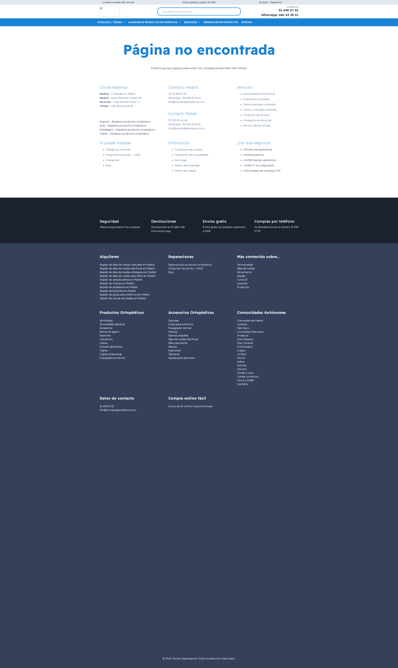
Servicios (190, 22)
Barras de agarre (109, 331)
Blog (108, 165)
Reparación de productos (221, 22)
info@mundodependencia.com (186, 101)
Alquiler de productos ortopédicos (152, 22)
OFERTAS (246, 22)
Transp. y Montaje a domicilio (260, 109)
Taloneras (174, 354)
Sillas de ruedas (246, 268)
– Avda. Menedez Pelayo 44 (120, 97)
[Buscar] (237, 11)
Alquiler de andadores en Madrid (118, 287)
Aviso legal (181, 160)
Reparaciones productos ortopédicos (190, 264)
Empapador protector (112, 357)
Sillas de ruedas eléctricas (183, 339)
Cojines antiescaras (111, 354)
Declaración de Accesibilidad (191, 154)
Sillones (172, 346)
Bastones (105, 335)
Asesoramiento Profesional (259, 93)
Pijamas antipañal (178, 335)
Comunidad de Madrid (250, 320)
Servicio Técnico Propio (257, 125)
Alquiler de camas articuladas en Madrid (123, 298)
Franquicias (112, 160)
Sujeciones (174, 350)
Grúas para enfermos (180, 324)
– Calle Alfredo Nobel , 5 (120, 101)
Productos (243, 287)
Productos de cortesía (256, 115)
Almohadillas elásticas (112, 324)
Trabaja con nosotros (118, 149)
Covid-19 (242, 279)
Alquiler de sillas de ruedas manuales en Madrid (127, 264)
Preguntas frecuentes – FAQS (123, 154)
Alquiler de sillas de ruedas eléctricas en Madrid (127, 268)
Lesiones (242, 283)
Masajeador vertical (179, 328)
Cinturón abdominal (111, 346)
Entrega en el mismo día (257, 120)
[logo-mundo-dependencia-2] (110, 12)
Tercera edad (245, 264)
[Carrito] (296, 22)
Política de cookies (185, 170)
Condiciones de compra (188, 149)
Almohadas (106, 320)
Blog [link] (171, 272)
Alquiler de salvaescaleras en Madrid (121, 279)
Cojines (104, 350)
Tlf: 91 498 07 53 (177, 93)
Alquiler (241, 275)
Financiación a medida (256, 99)
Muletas (173, 331)
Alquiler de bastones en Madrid (118, 290)
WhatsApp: (184, 97)
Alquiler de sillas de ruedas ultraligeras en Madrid (128, 272)
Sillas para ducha (177, 343)
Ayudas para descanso (181, 357)
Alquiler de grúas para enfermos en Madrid (124, 294)
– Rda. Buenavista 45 (116, 106)
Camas (104, 343)
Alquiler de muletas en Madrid (117, 283)
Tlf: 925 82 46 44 (177, 120)
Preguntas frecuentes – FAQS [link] (185, 268)
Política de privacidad (187, 165)
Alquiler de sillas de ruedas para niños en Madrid (127, 275)
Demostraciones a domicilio (259, 104)
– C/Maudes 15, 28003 (117, 93)
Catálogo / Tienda (109, 22)
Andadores (106, 328)
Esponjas (173, 320)
